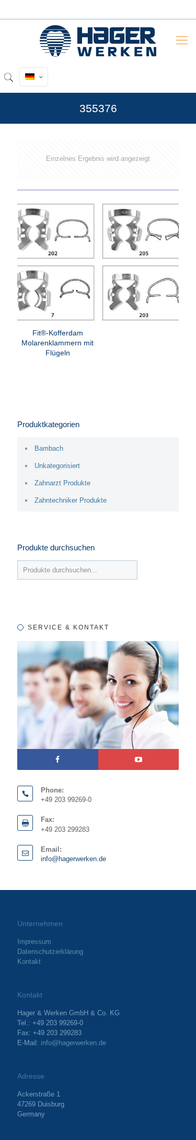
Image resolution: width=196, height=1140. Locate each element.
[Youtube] (138, 759)
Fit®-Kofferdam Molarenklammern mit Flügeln (57, 343)
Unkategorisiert (57, 466)
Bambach (48, 448)
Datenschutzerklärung (50, 952)
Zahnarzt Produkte (62, 483)
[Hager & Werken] (98, 40)
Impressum (34, 942)
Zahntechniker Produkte (70, 500)
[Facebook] (57, 759)
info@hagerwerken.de (73, 859)
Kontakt (29, 961)
